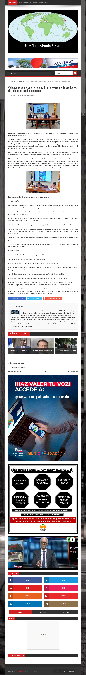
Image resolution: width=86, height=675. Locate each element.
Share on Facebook (19, 298)
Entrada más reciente (14, 371)
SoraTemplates (19, 671)
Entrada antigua (73, 371)
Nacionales (32, 95)
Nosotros (62, 671)
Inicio (44, 371)
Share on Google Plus (54, 298)
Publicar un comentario (18, 367)
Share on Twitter (36, 298)
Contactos (71, 671)
